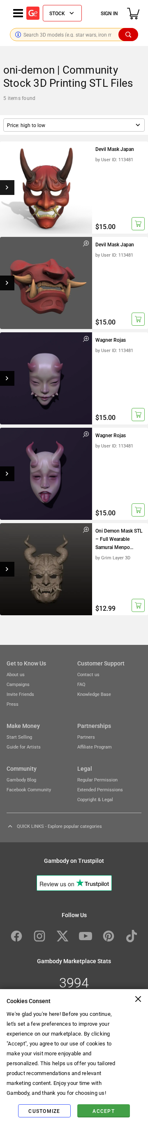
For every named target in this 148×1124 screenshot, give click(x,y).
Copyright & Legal (95, 799)
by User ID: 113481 (114, 159)
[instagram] (39, 936)
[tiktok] (131, 936)
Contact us (88, 674)
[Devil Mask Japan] (46, 187)
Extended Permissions (100, 789)
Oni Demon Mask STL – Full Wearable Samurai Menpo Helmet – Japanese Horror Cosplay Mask (118, 539)
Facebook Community (29, 789)
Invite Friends (20, 694)
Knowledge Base (94, 694)
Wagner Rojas (110, 339)
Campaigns (18, 684)
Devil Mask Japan (114, 148)
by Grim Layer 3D (112, 557)
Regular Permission (97, 779)
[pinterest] (108, 936)
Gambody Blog (21, 779)
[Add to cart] (138, 223)
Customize (44, 1110)
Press (12, 704)
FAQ (81, 684)
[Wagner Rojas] (46, 378)
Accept (103, 1110)
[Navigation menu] (18, 13)
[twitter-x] (62, 936)
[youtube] (85, 936)
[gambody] (32, 13)
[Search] (128, 34)
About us (16, 674)
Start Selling (19, 737)
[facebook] (16, 936)
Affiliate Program (94, 746)
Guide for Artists (24, 746)
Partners (86, 737)
